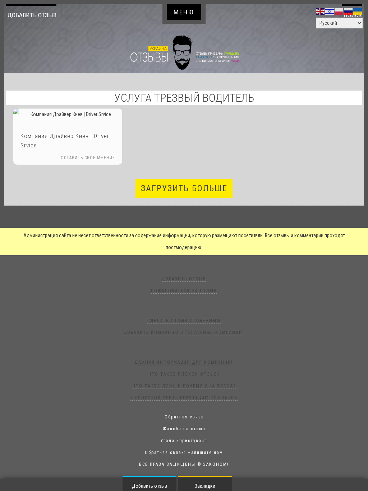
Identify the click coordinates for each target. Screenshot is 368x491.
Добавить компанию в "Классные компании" (184, 332)
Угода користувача (184, 440)
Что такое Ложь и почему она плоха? (184, 386)
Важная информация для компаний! (184, 362)
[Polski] (339, 11)
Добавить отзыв (32, 15)
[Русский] (348, 11)
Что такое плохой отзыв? (184, 374)
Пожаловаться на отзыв (184, 290)
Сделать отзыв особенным (184, 320)
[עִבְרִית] (330, 11)
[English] (320, 11)
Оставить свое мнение (88, 157)
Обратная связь (184, 416)
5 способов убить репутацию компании (184, 397)
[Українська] (358, 11)
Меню (184, 12)
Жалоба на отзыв (184, 428)
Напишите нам (205, 452)
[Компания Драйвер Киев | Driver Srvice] (67, 114)
